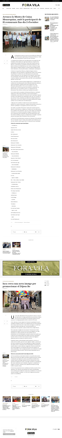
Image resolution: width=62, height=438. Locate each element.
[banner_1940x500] (31, 268)
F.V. (11, 226)
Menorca (14, 14)
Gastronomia (10, 14)
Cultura (4, 249)
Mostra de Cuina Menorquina (19, 222)
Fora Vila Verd (5, 14)
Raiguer (12, 281)
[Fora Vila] (31, 5)
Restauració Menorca (27, 222)
